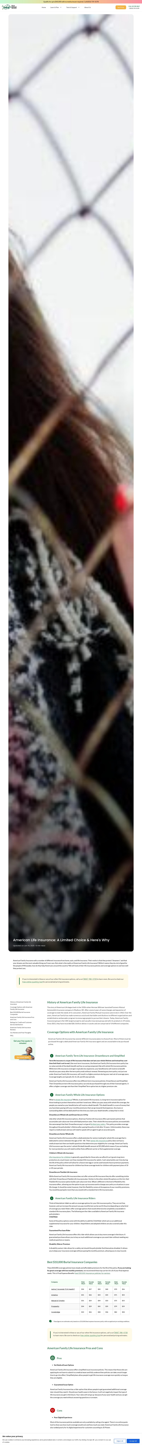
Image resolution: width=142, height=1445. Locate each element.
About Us (87, 7)
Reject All (120, 1441)
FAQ (11, 1035)
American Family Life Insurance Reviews (20, 1028)
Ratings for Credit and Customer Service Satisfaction (21, 1023)
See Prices (120, 7)
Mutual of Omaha (57, 1301)
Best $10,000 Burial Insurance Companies (20, 1013)
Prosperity (55, 1306)
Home (44, 7)
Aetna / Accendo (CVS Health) (63, 1289)
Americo (54, 1295)
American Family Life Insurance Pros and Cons (22, 1018)
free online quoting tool (32, 982)
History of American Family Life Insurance (20, 1003)
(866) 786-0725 (90, 979)
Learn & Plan (54, 7)
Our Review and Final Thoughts (20, 1032)
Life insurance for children (60, 1157)
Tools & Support (71, 7)
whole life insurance (63, 1100)
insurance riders (63, 1203)
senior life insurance (99, 1141)
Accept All (133, 1441)
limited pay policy (98, 1124)
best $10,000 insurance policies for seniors (92, 1273)
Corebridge (55, 1312)
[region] (71, 1439)
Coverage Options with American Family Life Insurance (21, 1008)
